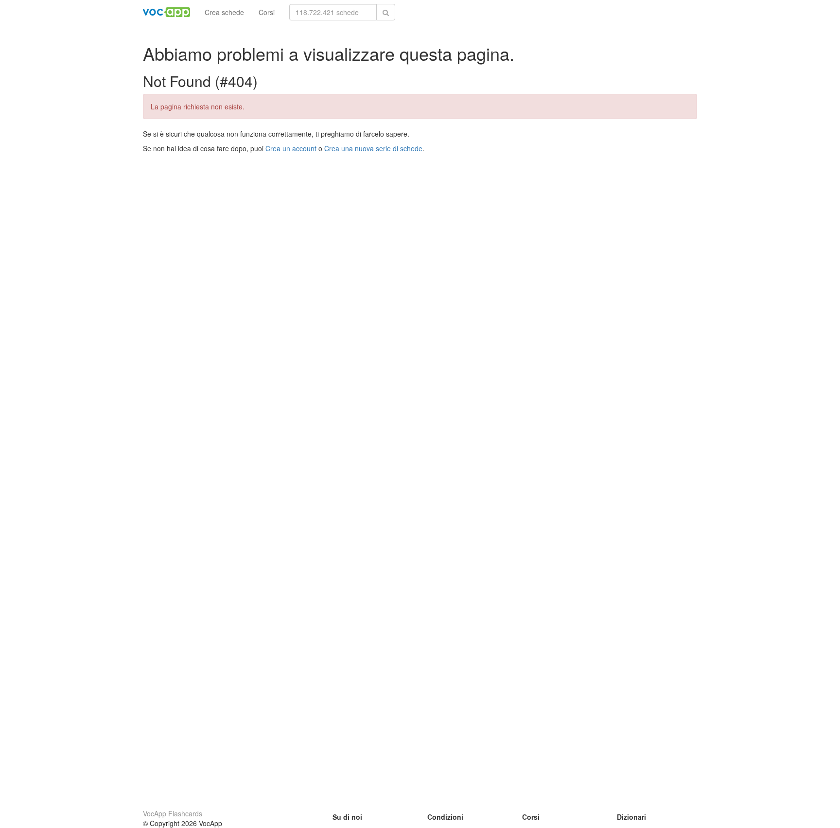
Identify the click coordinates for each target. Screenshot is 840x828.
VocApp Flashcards (172, 813)
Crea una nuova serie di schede (373, 148)
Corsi (267, 12)
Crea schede (224, 12)
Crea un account (290, 148)
